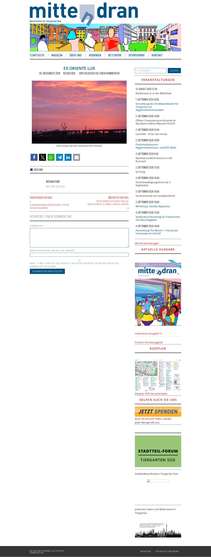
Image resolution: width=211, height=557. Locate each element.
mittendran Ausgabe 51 (148, 333)
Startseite (37, 55)
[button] (34, 157)
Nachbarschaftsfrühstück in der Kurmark (154, 159)
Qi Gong (140, 171)
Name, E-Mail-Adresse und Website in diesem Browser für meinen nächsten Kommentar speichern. (74, 265)
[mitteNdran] (86, 13)
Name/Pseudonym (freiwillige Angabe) (52, 250)
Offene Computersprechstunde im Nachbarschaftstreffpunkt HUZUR (156, 122)
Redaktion (69, 73)
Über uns (76, 55)
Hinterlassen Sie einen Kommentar (99, 73)
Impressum (145, 551)
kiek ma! (38, 170)
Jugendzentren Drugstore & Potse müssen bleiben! (49, 206)
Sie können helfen (151, 418)
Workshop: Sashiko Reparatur (153, 206)
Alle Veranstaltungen (147, 243)
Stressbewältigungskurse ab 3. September (153, 184)
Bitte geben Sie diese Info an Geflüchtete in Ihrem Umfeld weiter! (108, 203)
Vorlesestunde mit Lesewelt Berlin (155, 196)
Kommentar (37, 225)
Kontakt (157, 55)
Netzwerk (114, 55)
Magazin (57, 55)
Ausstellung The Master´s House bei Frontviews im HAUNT (157, 232)
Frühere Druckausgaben (149, 342)
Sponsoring (137, 55)
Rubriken (95, 55)
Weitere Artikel (55, 186)
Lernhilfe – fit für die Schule (151, 134)
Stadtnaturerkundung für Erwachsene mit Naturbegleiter (158, 218)
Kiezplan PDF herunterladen (151, 393)
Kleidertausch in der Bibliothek (153, 93)
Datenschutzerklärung (167, 551)
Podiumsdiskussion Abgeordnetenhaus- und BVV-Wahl (156, 146)
